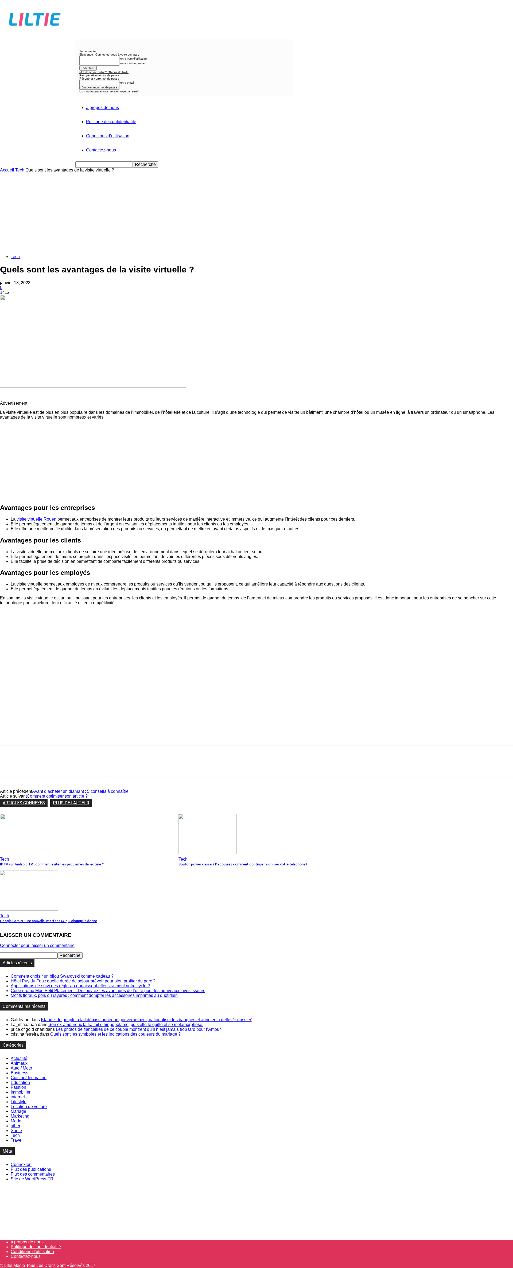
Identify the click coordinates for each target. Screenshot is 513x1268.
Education (20, 1082)
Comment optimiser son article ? (57, 796)
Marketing (20, 1116)
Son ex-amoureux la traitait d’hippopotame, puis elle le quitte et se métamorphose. (125, 1024)
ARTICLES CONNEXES (24, 802)
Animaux (19, 1063)
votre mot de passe (132, 63)
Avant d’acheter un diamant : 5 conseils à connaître (80, 791)
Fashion (18, 1087)
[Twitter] (28, 766)
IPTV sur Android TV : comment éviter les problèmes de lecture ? (52, 864)
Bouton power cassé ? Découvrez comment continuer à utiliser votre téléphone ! (242, 864)
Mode (16, 1121)
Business (19, 1073)
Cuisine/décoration (28, 1077)
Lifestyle (18, 1101)
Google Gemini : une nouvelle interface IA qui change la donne (48, 921)
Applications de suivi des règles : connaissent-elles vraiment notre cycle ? (80, 986)
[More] (86, 766)
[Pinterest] (47, 766)
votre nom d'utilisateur (133, 58)
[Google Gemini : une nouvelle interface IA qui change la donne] (29, 909)
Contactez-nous (101, 150)
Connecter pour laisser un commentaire (37, 945)
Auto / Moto (21, 1068)
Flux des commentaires (33, 1174)
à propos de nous (102, 107)
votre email (126, 82)
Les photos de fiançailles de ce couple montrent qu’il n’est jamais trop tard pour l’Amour (138, 1029)
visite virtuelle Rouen (36, 519)
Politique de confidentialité (111, 121)
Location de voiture (29, 1106)
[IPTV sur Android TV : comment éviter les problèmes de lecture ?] (29, 852)
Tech (19, 170)
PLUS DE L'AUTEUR (71, 802)
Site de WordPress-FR (32, 1179)
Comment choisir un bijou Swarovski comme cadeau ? (62, 976)
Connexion (21, 1164)
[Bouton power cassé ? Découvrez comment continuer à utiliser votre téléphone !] (207, 852)
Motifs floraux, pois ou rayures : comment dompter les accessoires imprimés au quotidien (94, 995)
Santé (16, 1130)
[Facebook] (9, 766)
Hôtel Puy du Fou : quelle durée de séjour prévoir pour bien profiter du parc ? (83, 981)
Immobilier (20, 1092)
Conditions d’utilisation (107, 136)
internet (18, 1097)
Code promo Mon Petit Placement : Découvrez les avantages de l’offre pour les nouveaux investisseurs (108, 990)
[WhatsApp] (66, 766)
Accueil (7, 170)
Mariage (18, 1111)
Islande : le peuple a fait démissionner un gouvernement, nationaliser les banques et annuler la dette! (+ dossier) (146, 1019)
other (15, 1125)
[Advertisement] (256, 212)
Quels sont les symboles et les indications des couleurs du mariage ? (115, 1034)
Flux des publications (31, 1169)
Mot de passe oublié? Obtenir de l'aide (104, 72)
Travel (16, 1140)
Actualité (19, 1058)
